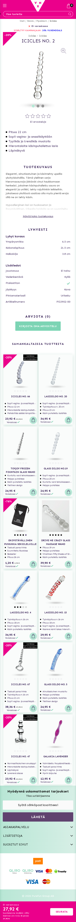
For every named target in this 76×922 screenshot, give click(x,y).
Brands (30, 21)
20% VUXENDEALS (52, 30)
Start (22, 21)
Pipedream (41, 21)
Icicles (53, 21)
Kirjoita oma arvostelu (38, 326)
